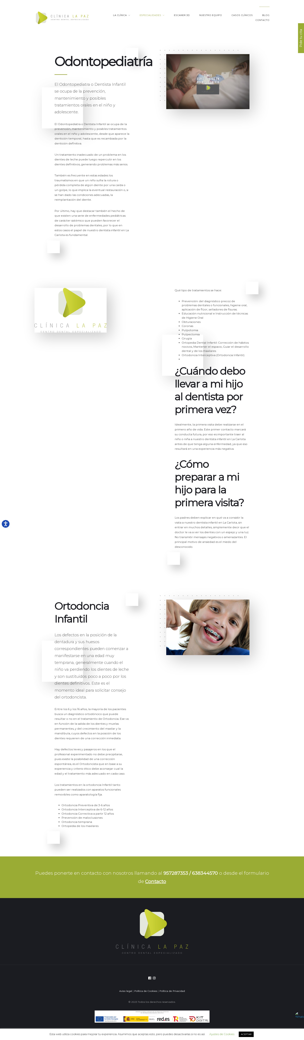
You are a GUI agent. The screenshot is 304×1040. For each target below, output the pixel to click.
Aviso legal (125, 991)
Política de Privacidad (172, 991)
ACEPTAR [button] (246, 1034)
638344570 (205, 873)
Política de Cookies (145, 991)
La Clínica (120, 15)
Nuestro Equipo (210, 15)
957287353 (176, 873)
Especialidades (150, 15)
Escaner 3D (182, 15)
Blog (266, 15)
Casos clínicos (242, 15)
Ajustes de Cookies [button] (221, 1034)
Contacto (262, 20)
